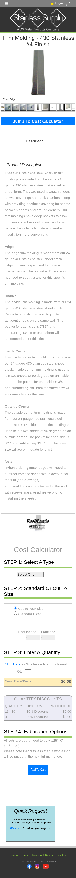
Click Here (13, 664)
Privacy (14, 854)
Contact (62, 854)
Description (33, 141)
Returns (49, 854)
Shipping (37, 854)
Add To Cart (38, 769)
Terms (25, 854)
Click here (16, 828)
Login (59, 3)
